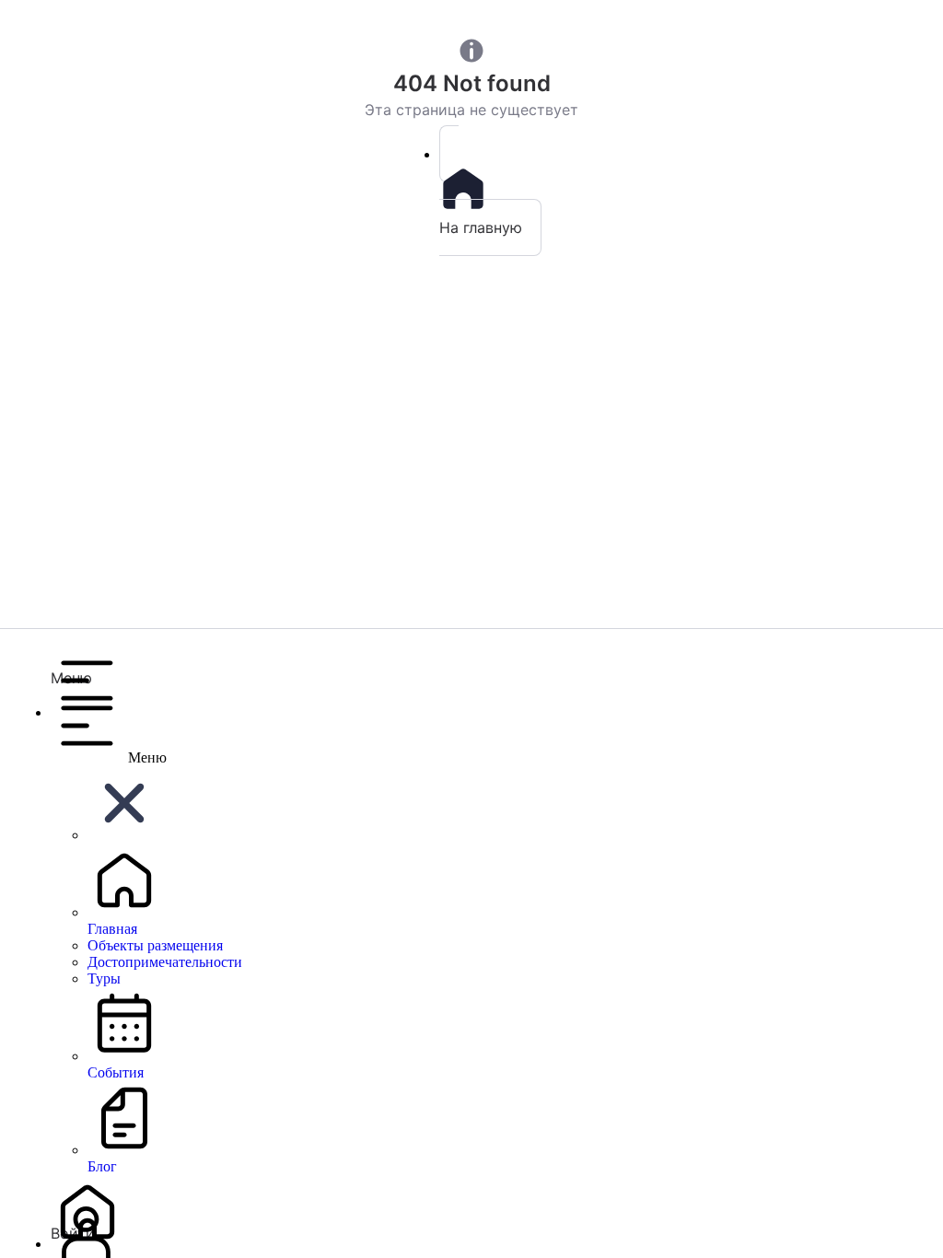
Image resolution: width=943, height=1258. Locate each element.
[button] (490, 665)
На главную (480, 227)
